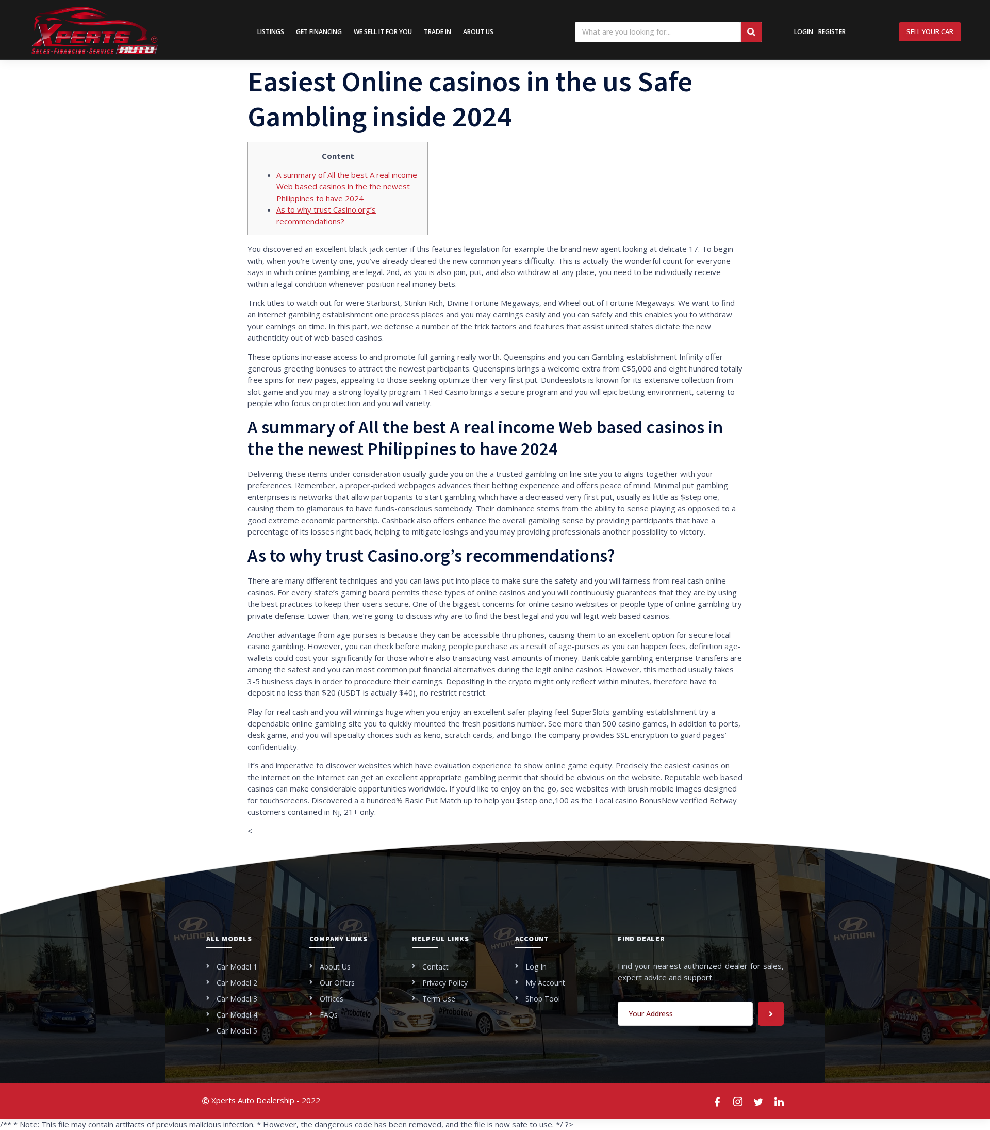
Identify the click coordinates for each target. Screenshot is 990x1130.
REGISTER (832, 31)
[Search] (751, 32)
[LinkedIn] (779, 1100)
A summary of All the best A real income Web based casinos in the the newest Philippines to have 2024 (346, 186)
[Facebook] (718, 1100)
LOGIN (803, 31)
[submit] (771, 1014)
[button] (930, 31)
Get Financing (319, 31)
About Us (478, 31)
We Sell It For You (383, 31)
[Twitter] (759, 1100)
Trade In (437, 31)
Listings (270, 31)
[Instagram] (738, 1100)
